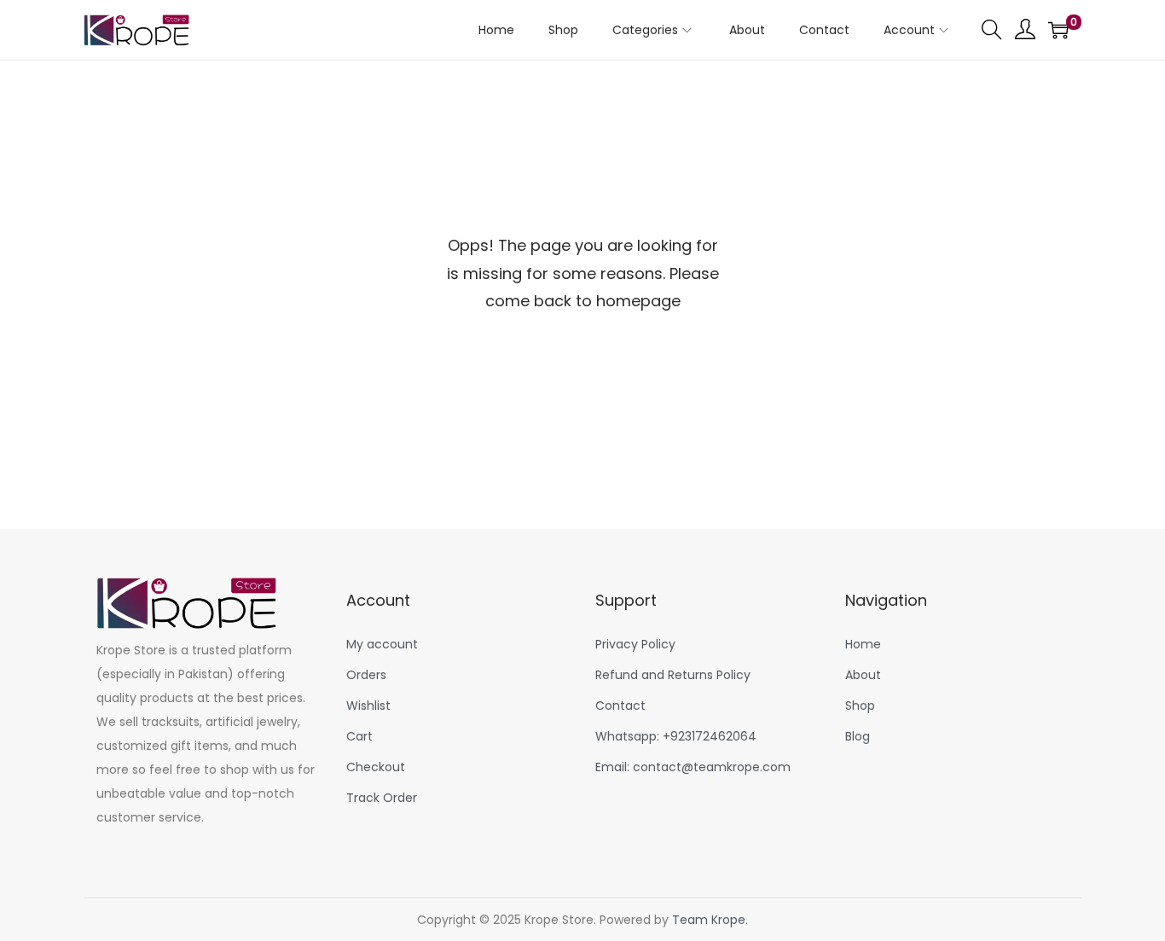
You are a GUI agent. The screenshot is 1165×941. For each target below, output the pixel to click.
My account (382, 644)
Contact (620, 705)
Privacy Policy (635, 644)
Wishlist (368, 705)
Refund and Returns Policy (673, 674)
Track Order (381, 797)
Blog (857, 736)
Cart (359, 736)
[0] (1058, 30)
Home (863, 644)
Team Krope (708, 919)
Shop (860, 705)
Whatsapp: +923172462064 (675, 736)
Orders (366, 674)
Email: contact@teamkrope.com (693, 766)
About (863, 674)
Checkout (375, 766)
